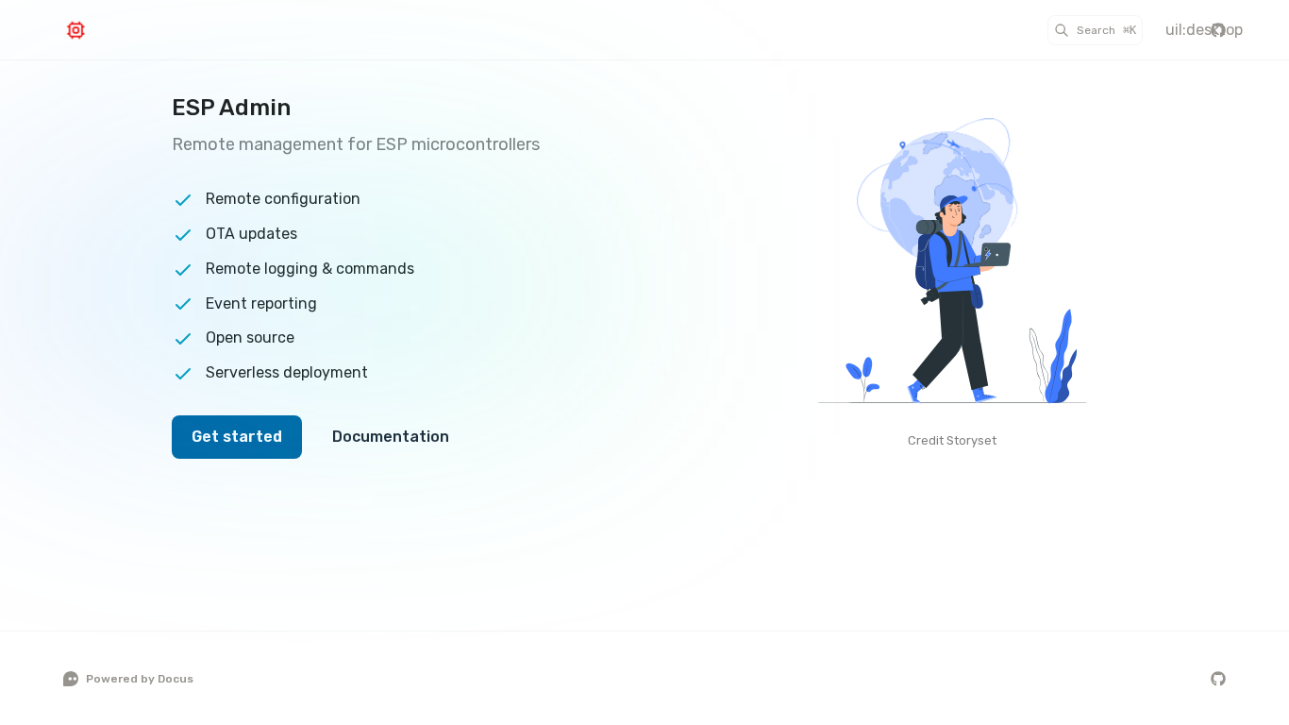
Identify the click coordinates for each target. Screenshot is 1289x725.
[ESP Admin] (115, 30)
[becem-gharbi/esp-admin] (1218, 30)
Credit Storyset (952, 440)
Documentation (390, 437)
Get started (237, 437)
